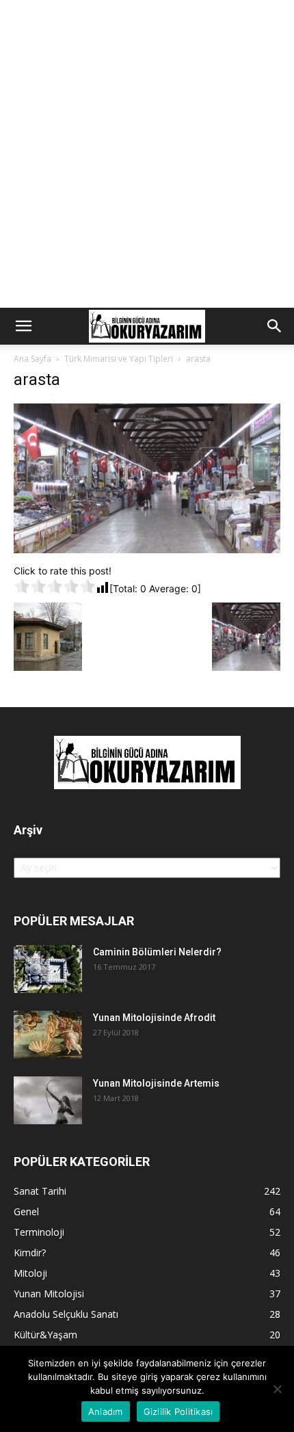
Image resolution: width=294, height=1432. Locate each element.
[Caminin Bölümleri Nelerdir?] (48, 969)
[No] (277, 1389)
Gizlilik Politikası (178, 1411)
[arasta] (147, 549)
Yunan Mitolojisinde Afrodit (154, 1017)
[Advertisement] (147, 154)
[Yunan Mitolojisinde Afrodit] (48, 1035)
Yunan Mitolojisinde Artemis (156, 1083)
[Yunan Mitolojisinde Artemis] (48, 1100)
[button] (23, 326)
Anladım (105, 1411)
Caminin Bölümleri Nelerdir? (157, 951)
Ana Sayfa (32, 358)
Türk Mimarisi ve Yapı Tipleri (118, 358)
